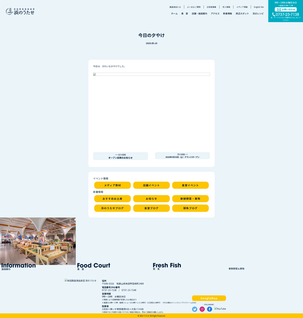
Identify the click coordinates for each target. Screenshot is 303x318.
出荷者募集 (211, 7)
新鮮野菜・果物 (190, 198)
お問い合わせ (288, 9)
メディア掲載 (242, 7)
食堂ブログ (151, 208)
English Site (259, 7)
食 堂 (184, 13)
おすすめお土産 (112, 198)
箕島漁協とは (175, 7)
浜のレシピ (258, 13)
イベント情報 (100, 178)
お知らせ (151, 198)
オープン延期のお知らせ (120, 156)
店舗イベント (151, 185)
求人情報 (226, 7)
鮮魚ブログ (190, 208)
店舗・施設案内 (199, 13)
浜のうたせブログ (112, 208)
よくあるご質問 (193, 7)
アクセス (215, 13)
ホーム (174, 13)
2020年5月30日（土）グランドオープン (182, 155)
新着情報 (227, 13)
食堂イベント (190, 185)
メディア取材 (112, 185)
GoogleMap (209, 298)
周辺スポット (242, 13)
